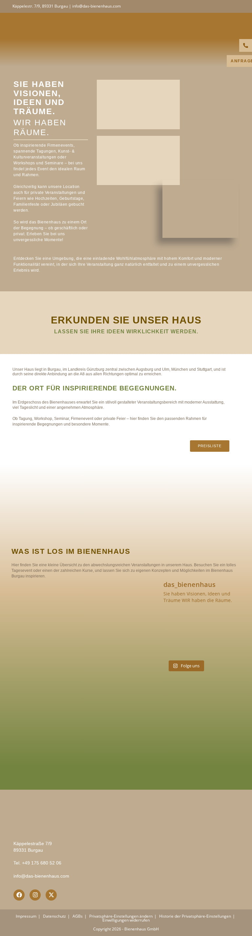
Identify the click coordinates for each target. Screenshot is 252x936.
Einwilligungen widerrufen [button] (126, 920)
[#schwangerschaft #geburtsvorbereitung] (148, 622)
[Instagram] (35, 895)
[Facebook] (19, 895)
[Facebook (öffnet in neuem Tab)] (230, 6)
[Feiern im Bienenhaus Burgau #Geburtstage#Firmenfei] (223, 622)
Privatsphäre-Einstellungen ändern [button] (121, 916)
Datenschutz (54, 916)
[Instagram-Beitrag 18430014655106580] (185, 622)
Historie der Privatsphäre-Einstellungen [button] (195, 916)
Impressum (26, 916)
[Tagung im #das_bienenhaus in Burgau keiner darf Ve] (148, 645)
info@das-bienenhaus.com (41, 876)
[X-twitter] (51, 895)
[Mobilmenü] (237, 25)
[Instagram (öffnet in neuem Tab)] (237, 6)
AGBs (78, 916)
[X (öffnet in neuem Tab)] (222, 6)
